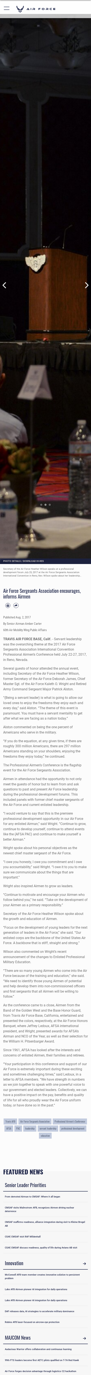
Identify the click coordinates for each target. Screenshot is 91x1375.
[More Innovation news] (84, 1263)
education (45, 1136)
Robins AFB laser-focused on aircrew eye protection (32, 1322)
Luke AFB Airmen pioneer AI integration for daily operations (36, 1289)
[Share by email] (15, 605)
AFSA (8, 1128)
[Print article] (7, 605)
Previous (4, 285)
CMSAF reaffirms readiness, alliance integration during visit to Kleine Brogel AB (45, 1224)
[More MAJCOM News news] (84, 1338)
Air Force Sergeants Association (35, 1121)
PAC (18, 1128)
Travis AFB (10, 1121)
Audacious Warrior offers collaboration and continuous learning (38, 1349)
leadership (29, 1128)
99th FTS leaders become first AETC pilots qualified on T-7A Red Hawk (42, 1360)
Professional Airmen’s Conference (70, 1121)
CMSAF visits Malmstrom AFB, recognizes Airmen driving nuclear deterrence (39, 1209)
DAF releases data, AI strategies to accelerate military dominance (39, 1311)
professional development (72, 1128)
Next (86, 285)
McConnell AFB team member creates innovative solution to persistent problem (42, 1276)
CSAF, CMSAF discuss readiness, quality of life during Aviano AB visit (41, 1247)
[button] (7, 9)
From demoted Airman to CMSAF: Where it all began (32, 1196)
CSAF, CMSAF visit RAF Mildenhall (23, 1236)
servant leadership (48, 1128)
